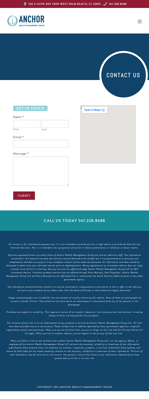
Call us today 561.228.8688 (74, 220)
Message (21, 153)
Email (18, 137)
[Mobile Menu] (140, 20)
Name (18, 117)
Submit (24, 195)
